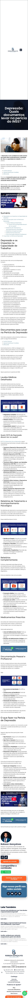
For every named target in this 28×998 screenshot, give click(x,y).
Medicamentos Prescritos (13, 232)
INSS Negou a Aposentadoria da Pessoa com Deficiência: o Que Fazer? (13, 923)
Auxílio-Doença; (7, 341)
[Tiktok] (6, 857)
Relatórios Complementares (13, 231)
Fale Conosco (14, 993)
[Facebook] (19, 893)
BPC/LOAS (6, 344)
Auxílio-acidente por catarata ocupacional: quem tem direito (11, 936)
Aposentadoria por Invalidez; (11, 343)
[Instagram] (2, 857)
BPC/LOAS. (6, 174)
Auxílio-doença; (7, 170)
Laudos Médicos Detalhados (13, 222)
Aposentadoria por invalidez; (11, 172)
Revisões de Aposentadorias (14, 991)
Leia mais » (4, 919)
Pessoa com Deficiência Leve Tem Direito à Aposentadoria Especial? (14, 911)
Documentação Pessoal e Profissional (16, 234)
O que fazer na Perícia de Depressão (13, 236)
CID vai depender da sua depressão (11, 441)
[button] (21, 50)
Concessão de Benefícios (14, 989)
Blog (14, 987)
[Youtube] (12, 893)
